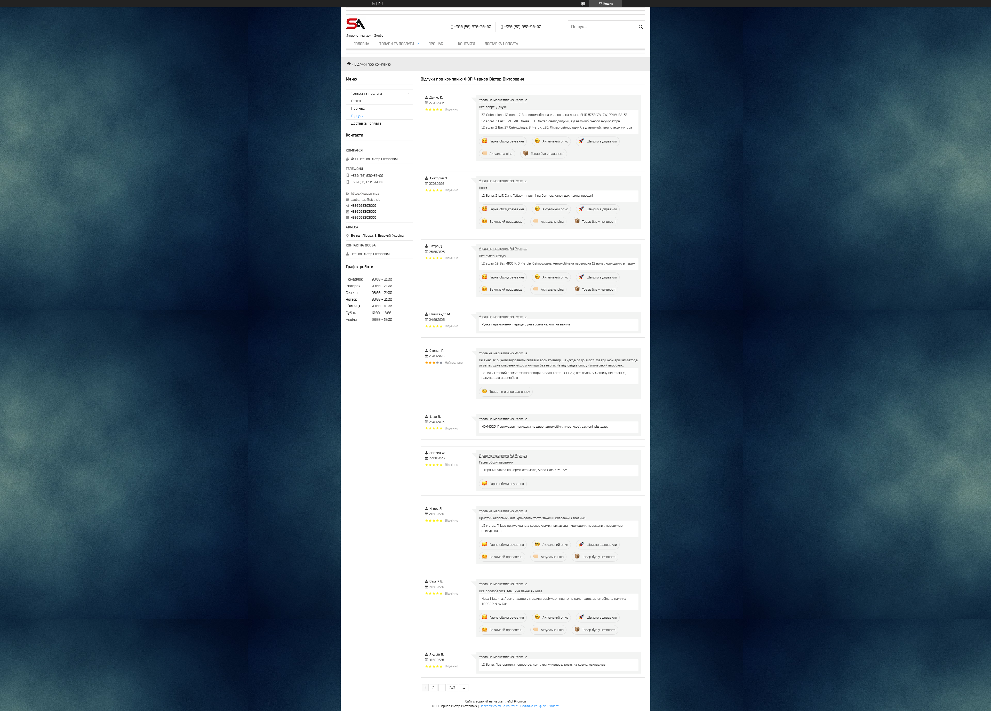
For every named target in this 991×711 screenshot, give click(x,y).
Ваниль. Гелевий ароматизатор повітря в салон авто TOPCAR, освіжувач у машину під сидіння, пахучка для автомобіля (554, 375)
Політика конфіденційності (539, 706)
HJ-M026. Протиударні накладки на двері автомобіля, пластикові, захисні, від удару (545, 426)
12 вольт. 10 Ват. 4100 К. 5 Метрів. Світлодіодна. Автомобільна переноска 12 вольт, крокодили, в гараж (558, 263)
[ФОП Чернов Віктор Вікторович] (356, 24)
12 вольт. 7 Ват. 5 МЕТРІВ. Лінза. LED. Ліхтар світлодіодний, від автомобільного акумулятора (551, 121)
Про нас (435, 44)
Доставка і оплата (501, 44)
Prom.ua (520, 701)
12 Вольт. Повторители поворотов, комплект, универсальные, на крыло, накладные (543, 664)
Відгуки (357, 116)
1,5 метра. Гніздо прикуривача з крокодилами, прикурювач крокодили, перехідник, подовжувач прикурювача (553, 528)
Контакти (466, 44)
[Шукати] (640, 26)
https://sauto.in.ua (365, 193)
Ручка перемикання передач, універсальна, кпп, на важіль (526, 324)
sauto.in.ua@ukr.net (365, 200)
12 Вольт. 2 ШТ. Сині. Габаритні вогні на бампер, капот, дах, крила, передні (537, 195)
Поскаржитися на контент (498, 706)
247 (452, 688)
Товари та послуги (396, 44)
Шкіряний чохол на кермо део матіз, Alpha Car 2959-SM (525, 470)
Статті (356, 101)
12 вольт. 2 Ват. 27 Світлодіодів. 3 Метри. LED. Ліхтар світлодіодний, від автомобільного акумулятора (557, 127)
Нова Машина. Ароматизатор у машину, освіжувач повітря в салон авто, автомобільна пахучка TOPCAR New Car (554, 601)
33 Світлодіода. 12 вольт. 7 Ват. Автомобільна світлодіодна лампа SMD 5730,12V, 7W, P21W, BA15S (554, 115)
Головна (361, 44)
